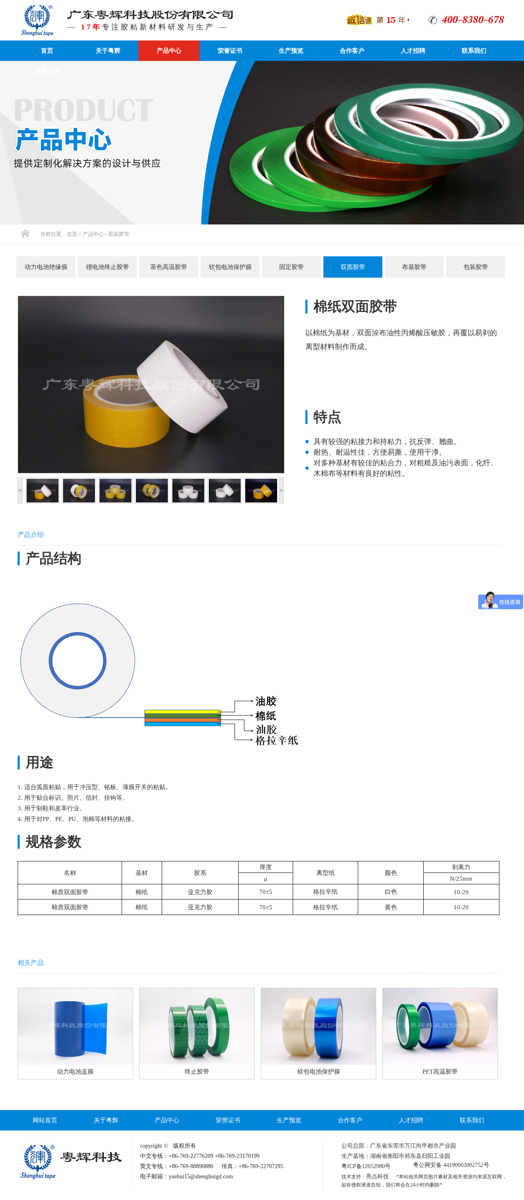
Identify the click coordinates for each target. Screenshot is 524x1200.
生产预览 (291, 50)
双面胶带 (118, 234)
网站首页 (45, 1120)
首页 (47, 50)
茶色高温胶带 (168, 267)
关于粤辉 (108, 50)
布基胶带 (414, 267)
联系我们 (474, 50)
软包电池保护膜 (230, 267)
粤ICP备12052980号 (366, 1166)
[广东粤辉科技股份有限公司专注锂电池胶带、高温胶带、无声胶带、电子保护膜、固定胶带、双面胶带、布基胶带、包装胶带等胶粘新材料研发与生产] (36, 19)
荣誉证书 (230, 50)
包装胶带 (475, 267)
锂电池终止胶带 (107, 267)
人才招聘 (413, 50)
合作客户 (352, 50)
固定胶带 (291, 267)
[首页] (25, 233)
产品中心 (169, 50)
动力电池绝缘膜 (46, 267)
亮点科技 (377, 1176)
